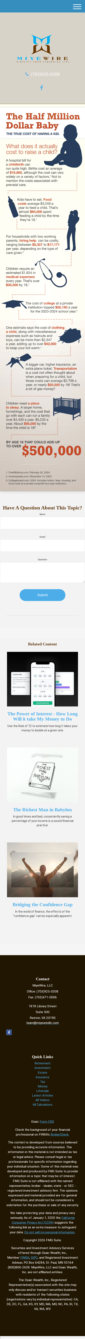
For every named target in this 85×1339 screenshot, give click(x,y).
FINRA (24, 1257)
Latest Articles (42, 1095)
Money (42, 1086)
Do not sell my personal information (49, 1232)
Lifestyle (42, 1091)
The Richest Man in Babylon (42, 809)
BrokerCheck (59, 1134)
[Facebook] (42, 87)
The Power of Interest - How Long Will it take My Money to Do (42, 716)
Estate (42, 1073)
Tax (42, 1082)
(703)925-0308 (45, 74)
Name (42, 514)
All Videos (42, 1100)
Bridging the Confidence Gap (43, 904)
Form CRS (47, 1122)
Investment (42, 1068)
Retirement (42, 1063)
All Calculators (42, 1104)
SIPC (34, 1257)
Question (42, 559)
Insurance (42, 1077)
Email (42, 536)
